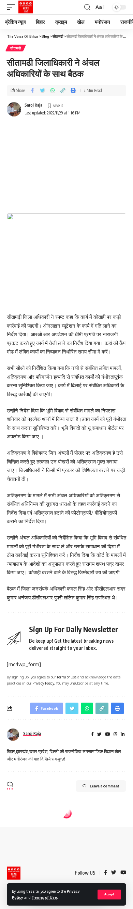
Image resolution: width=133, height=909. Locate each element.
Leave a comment (104, 786)
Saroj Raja (33, 105)
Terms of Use (44, 897)
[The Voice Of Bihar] (25, 7)
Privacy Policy (43, 683)
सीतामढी (15, 48)
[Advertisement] (66, 166)
